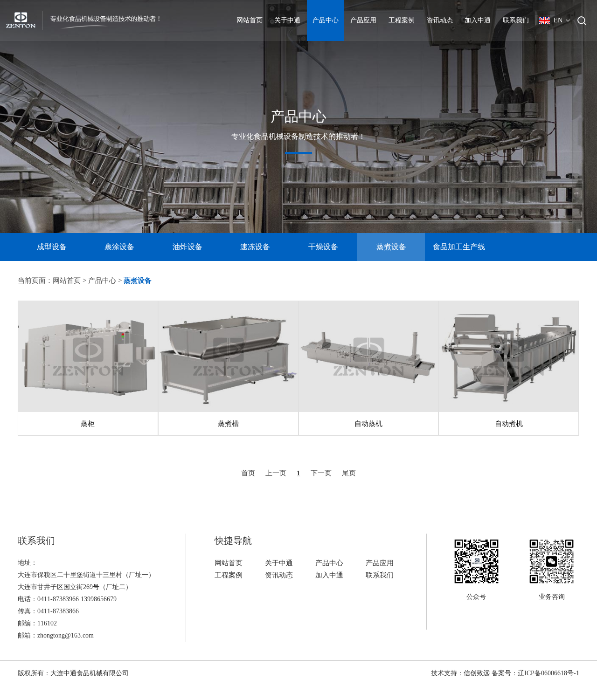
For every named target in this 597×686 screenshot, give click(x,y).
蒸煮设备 (391, 247)
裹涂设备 (119, 247)
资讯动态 (440, 20)
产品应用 (363, 20)
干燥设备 (323, 247)
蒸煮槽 (228, 423)
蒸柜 (88, 423)
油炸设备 (187, 247)
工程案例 (402, 20)
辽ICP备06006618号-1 (548, 673)
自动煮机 (509, 423)
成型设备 (52, 247)
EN (558, 20)
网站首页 (249, 20)
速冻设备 (255, 247)
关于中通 (287, 20)
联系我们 (516, 20)
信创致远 (477, 673)
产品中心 (325, 20)
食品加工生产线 (459, 247)
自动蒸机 (368, 423)
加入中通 (478, 20)
